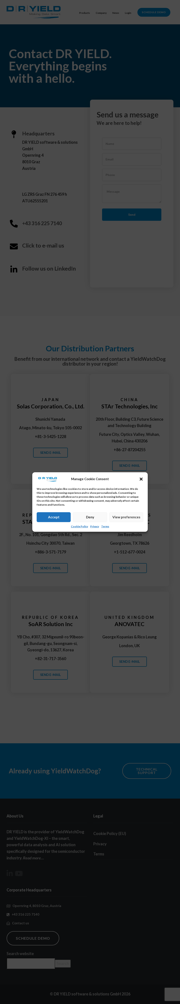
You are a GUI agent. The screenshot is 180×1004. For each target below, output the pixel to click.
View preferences (126, 517)
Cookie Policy (79, 526)
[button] (141, 479)
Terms (105, 526)
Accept (53, 517)
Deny (90, 517)
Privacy (94, 526)
